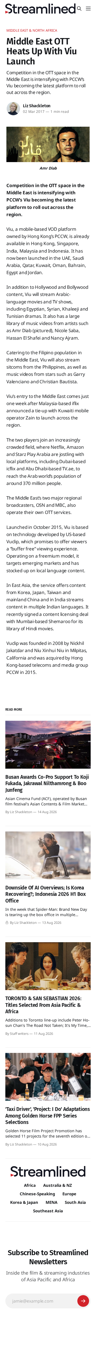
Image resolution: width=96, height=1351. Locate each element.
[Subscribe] (83, 1301)
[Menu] (88, 8)
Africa (30, 1185)
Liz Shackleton (36, 105)
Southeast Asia (48, 1210)
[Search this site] (79, 8)
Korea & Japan (24, 1202)
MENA (51, 1202)
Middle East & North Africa (31, 30)
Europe (69, 1193)
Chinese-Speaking (37, 1193)
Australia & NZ (57, 1185)
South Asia (75, 1202)
